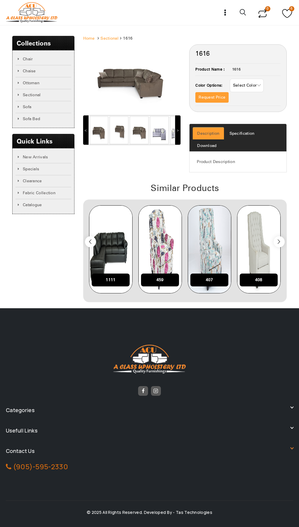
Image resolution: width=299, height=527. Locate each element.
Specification (242, 134)
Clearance (32, 181)
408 (259, 280)
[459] (160, 249)
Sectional (32, 95)
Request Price (212, 97)
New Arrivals (35, 157)
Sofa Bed (31, 119)
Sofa (27, 107)
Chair (28, 59)
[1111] (110, 249)
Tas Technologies (194, 512)
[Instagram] (156, 391)
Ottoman (31, 83)
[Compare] (262, 12)
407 (209, 280)
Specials (31, 169)
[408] (258, 249)
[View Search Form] (243, 12)
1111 (110, 280)
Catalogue (32, 205)
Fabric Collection (39, 193)
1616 (236, 69)
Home (89, 38)
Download (206, 146)
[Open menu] (225, 12)
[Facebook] (143, 391)
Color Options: (208, 85)
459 (160, 280)
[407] (209, 249)
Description (208, 134)
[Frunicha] (32, 12)
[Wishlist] (286, 12)
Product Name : (210, 69)
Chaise (29, 71)
